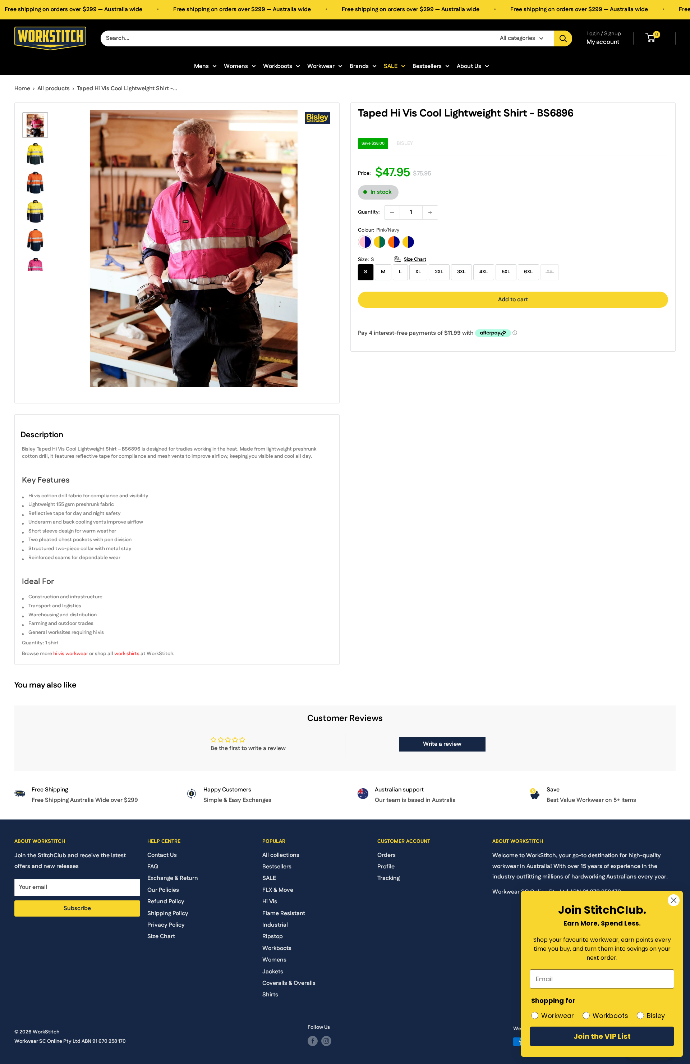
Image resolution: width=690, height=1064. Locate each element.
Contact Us (162, 855)
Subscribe (77, 908)
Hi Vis (269, 902)
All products (53, 89)
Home (22, 89)
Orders (386, 855)
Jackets (272, 972)
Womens (236, 66)
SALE (390, 66)
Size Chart (415, 259)
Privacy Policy (166, 925)
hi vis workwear (70, 653)
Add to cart (513, 300)
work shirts (126, 653)
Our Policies (163, 890)
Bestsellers (427, 66)
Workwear (321, 66)
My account (603, 42)
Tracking (388, 878)
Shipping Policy (167, 913)
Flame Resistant (283, 913)
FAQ (152, 867)
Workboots (277, 66)
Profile (386, 867)
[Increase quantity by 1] (430, 212)
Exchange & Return (172, 878)
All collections (280, 855)
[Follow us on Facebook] (313, 1041)
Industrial (275, 925)
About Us (469, 66)
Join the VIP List (602, 1036)
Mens (201, 66)
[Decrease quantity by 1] (392, 212)
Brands (359, 66)
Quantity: (369, 212)
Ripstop (272, 936)
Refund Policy (165, 902)
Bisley (405, 143)
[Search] (563, 38)
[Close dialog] (673, 900)
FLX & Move (277, 890)
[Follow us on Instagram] (326, 1041)
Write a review (442, 744)
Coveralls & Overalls (289, 983)
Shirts (270, 995)
